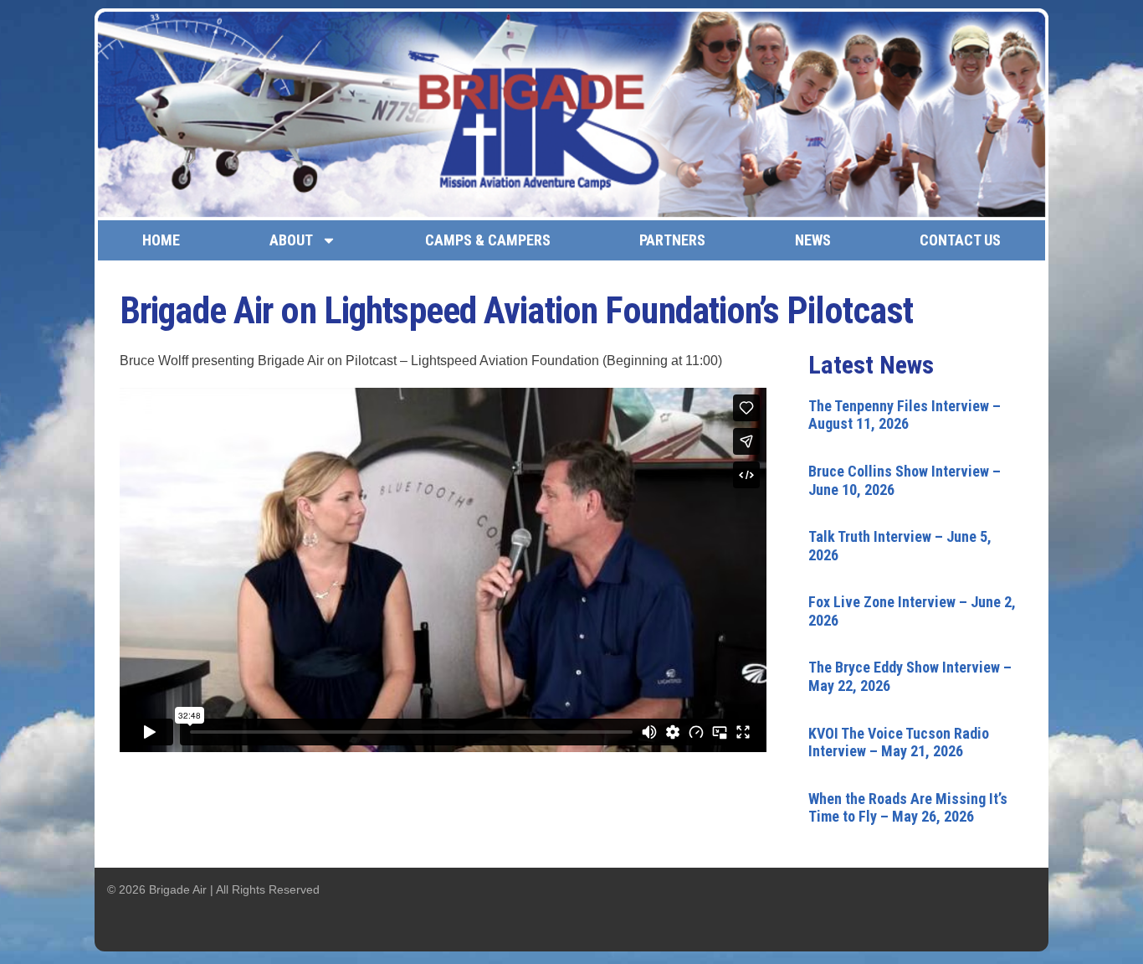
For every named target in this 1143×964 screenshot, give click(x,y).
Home (161, 240)
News (813, 240)
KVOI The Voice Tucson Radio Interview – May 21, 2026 (898, 742)
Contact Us (960, 240)
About (291, 240)
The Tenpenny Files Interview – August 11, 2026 (904, 415)
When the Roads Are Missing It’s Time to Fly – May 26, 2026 (907, 808)
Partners (672, 240)
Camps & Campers (488, 240)
